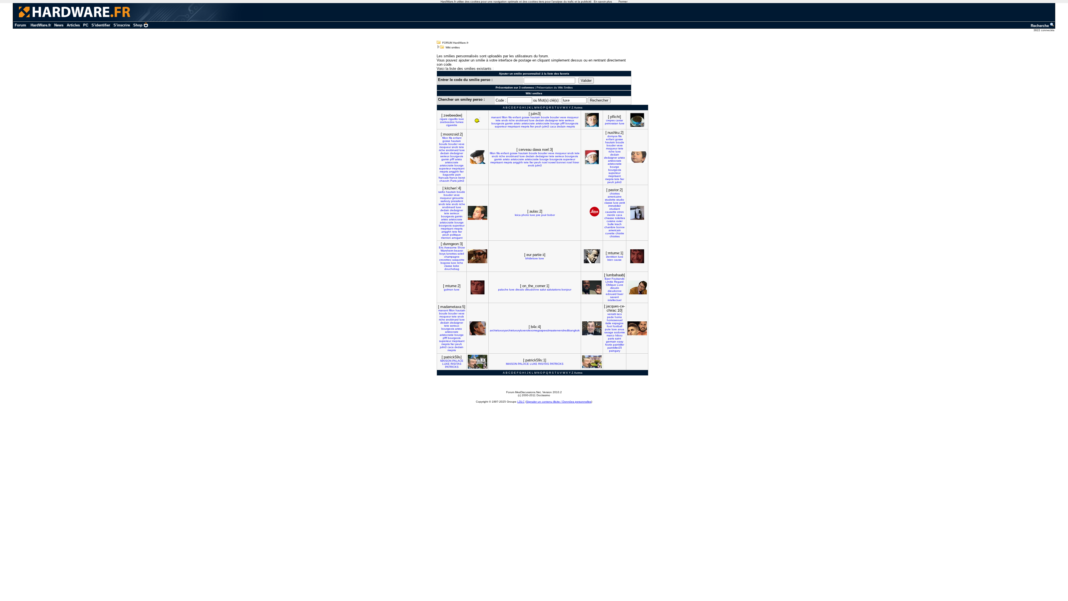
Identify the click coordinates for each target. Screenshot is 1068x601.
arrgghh (454, 171)
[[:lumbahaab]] (637, 287)
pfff (562, 123)
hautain (535, 117)
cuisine (611, 221)
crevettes (445, 259)
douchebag (451, 268)
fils (510, 117)
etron (620, 211)
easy (620, 341)
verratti (611, 314)
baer (620, 293)
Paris (453, 180)
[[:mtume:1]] (637, 256)
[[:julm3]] (592, 120)
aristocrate (528, 123)
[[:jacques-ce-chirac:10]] (637, 328)
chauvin (444, 180)
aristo (517, 123)
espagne (618, 323)
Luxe (620, 284)
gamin (509, 123)
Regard (619, 281)
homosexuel (614, 320)
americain (615, 230)
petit (622, 202)
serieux (569, 120)
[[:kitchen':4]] (477, 213)
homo (618, 317)
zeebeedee (447, 122)
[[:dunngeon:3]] (477, 256)
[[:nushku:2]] (637, 157)
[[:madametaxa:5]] (477, 328)
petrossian (611, 123)
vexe (563, 117)
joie (538, 214)
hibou (618, 335)
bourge (555, 123)
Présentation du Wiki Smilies (555, 87)
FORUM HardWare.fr (455, 42)
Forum (20, 25)
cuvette (610, 233)
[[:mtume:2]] (477, 287)
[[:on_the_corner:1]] (592, 287)
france (453, 177)
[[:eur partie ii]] (592, 256)
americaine (615, 196)
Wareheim (447, 250)
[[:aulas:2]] (591, 213)
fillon (505, 117)
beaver (458, 250)
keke (456, 265)
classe (608, 202)
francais (444, 177)
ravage (608, 332)
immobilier (614, 205)
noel (544, 162)
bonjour (566, 289)
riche (512, 120)
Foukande (618, 278)
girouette (458, 197)
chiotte (619, 233)
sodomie (619, 332)
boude (545, 117)
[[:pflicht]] (637, 120)
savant (614, 297)
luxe (461, 118)
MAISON (445, 360)
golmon (448, 289)
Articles (73, 25)
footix (608, 344)
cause (618, 259)
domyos (612, 136)
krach (618, 224)
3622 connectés (1044, 30)
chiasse (609, 218)
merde (611, 214)
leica (518, 214)
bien (610, 259)
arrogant (457, 237)
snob (504, 120)
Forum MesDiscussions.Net (523, 392)
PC (85, 25)
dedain (539, 120)
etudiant (614, 208)
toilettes (620, 218)
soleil (461, 253)
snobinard (522, 120)
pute (608, 329)
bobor (551, 214)
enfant (517, 117)
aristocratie (543, 123)
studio (620, 199)
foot (609, 326)
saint (618, 338)
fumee (460, 122)
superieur (501, 126)
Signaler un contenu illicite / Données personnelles (558, 401)
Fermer (623, 1)
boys (442, 253)
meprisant (514, 126)
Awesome (450, 247)
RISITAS (456, 363)
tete (498, 120)
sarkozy (445, 201)
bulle (611, 224)
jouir (544, 214)
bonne (620, 227)
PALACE (457, 360)
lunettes (451, 253)
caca (553, 126)
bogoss (445, 262)
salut (543, 289)
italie (608, 323)
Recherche (1040, 26)
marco (610, 335)
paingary (614, 350)
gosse (526, 117)
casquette (458, 259)
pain (458, 174)
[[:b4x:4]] (592, 328)
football (617, 326)
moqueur (572, 117)
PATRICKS (452, 366)
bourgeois (497, 123)
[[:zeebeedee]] (478, 120)
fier (532, 126)
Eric (441, 247)
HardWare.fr (41, 25)
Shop (137, 25)
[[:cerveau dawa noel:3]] (592, 157)
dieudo (519, 289)
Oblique (611, 284)
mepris (525, 126)
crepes (610, 120)
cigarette (451, 125)
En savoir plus (603, 1)
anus (621, 329)
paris (611, 338)
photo (525, 214)
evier (619, 221)
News (58, 25)
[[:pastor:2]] (637, 213)
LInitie (609, 281)
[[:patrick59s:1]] (592, 361)
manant (496, 117)
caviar (619, 120)
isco (619, 314)
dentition (611, 256)
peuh (538, 126)
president (457, 201)
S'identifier (101, 25)
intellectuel (614, 300)
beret (461, 177)
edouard (611, 293)
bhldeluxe (531, 258)
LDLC (521, 401)
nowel (552, 162)
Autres (578, 107)
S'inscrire (121, 25)
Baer (608, 278)
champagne (451, 256)
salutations (554, 289)
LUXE (446, 363)
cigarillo (453, 118)
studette (610, 199)
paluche (503, 289)
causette (610, 211)
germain (611, 341)
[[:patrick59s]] (477, 362)
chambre (609, 227)
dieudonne (532, 289)
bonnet (561, 162)
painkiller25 (614, 347)
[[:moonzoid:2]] (477, 157)
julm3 (545, 126)
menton (446, 237)
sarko (441, 191)
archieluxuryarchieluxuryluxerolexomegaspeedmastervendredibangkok (535, 330)
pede (610, 317)
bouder (554, 117)
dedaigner (551, 120)
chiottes (615, 193)
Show (461, 247)
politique (455, 234)
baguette (448, 174)
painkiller (618, 344)
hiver (576, 162)
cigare (444, 118)
